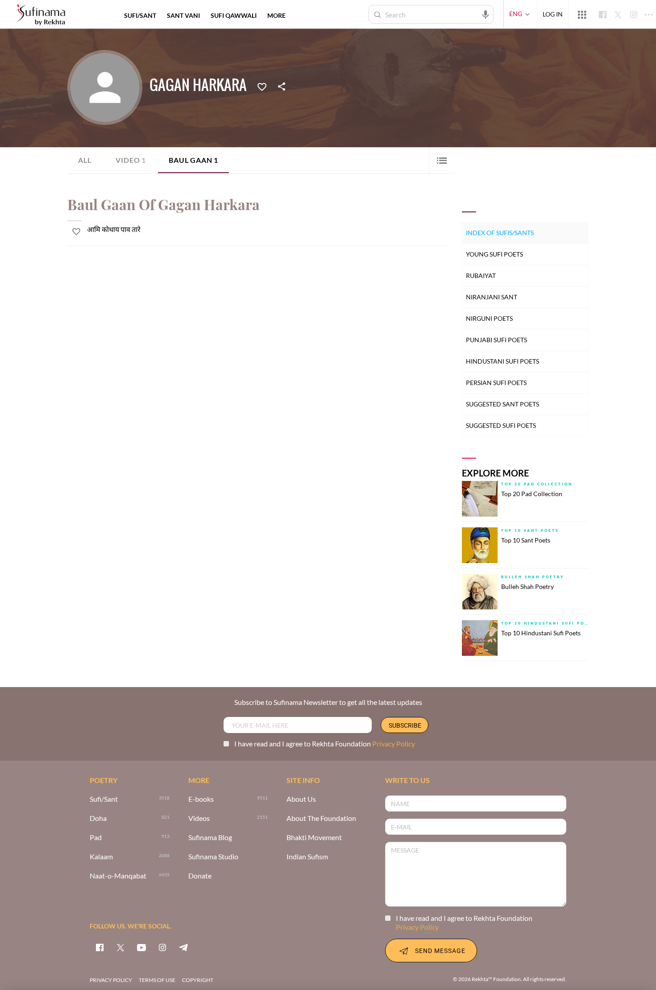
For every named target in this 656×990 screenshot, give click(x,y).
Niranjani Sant (491, 297)
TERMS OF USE (157, 980)
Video (131, 160)
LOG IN (553, 14)
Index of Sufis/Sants (500, 232)
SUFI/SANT (140, 15)
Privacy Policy (393, 743)
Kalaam (101, 857)
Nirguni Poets (489, 318)
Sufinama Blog (210, 837)
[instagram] (162, 947)
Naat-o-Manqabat (118, 876)
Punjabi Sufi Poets (496, 340)
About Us (301, 799)
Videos (199, 818)
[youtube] (141, 947)
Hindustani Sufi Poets (502, 361)
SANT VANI (183, 15)
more (276, 15)
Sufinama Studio (213, 857)
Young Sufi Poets (494, 254)
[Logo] (40, 15)
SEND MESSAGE (440, 950)
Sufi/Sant (104, 799)
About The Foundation (321, 818)
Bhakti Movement (314, 837)
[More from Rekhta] (582, 14)
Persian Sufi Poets (496, 382)
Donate (200, 876)
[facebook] (99, 947)
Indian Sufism (307, 857)
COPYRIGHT (197, 980)
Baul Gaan (193, 160)
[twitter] (120, 947)
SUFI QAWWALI (234, 15)
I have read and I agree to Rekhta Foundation (324, 743)
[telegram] (183, 947)
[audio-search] (485, 13)
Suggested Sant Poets (502, 404)
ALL (84, 160)
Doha (98, 818)
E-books (201, 799)
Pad (96, 837)
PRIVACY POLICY (111, 980)
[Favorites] (262, 86)
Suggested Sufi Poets (501, 425)
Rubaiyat (481, 275)
